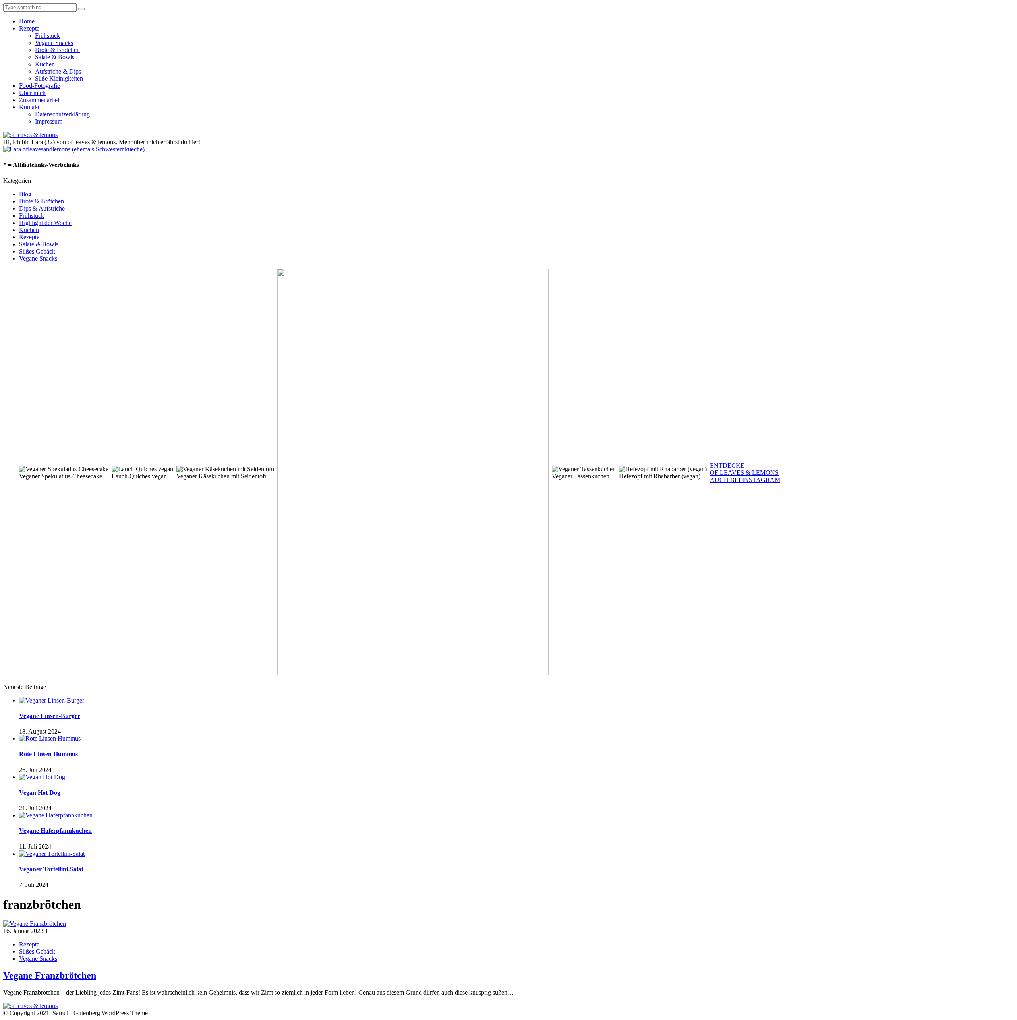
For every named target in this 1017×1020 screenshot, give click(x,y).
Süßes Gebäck (37, 251)
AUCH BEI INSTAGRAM (745, 479)
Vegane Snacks (54, 42)
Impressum (48, 121)
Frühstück (47, 35)
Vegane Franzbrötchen (49, 975)
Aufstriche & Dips (58, 71)
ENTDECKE (727, 465)
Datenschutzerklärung (62, 114)
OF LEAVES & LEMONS (744, 472)
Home (27, 21)
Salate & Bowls (54, 57)
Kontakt (29, 107)
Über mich (32, 92)
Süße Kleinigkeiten (59, 78)
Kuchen (45, 64)
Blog (25, 194)
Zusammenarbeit (40, 100)
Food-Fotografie (39, 85)
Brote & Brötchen (57, 49)
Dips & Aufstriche (42, 208)
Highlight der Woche (45, 222)
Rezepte (29, 28)
